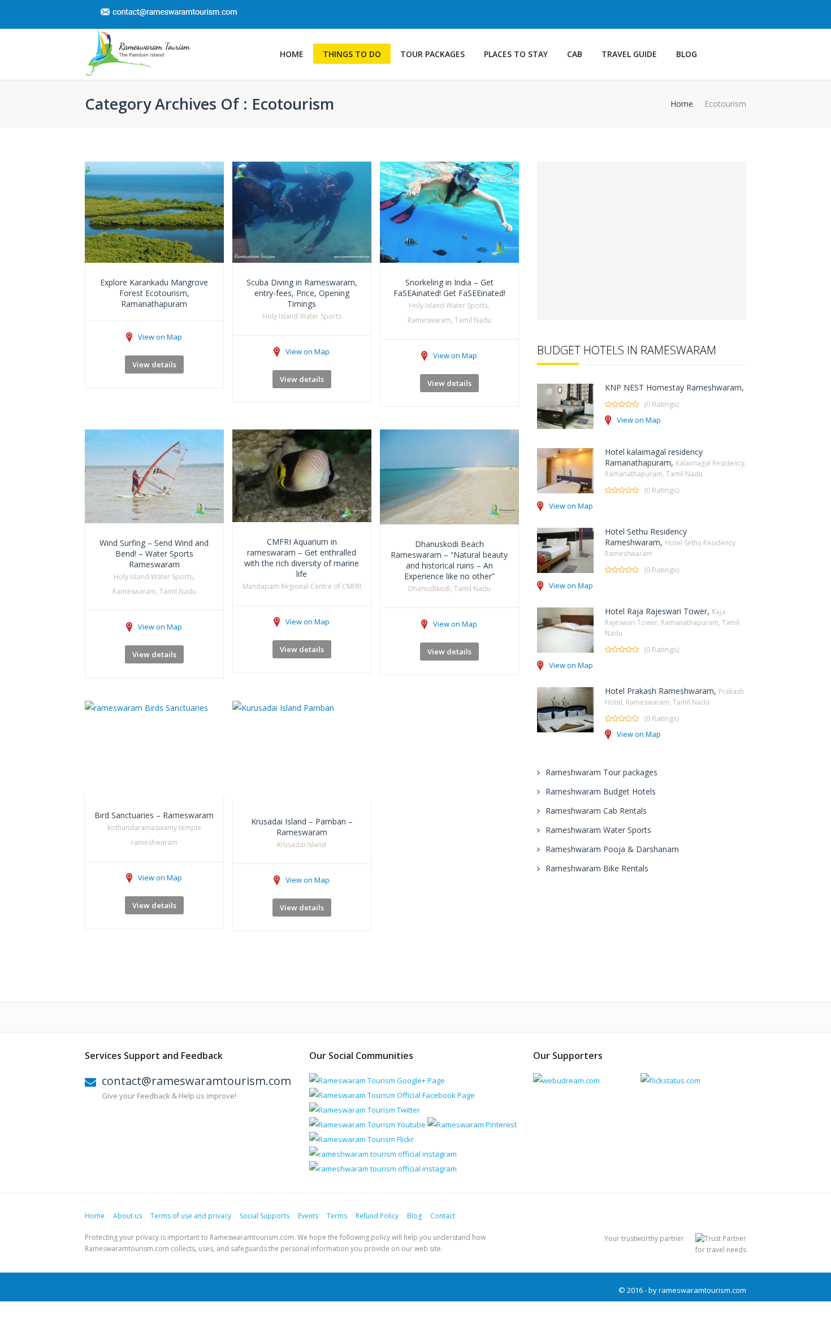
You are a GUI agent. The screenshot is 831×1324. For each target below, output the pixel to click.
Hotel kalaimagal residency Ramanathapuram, (675, 462)
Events (308, 1216)
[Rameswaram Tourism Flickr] (361, 1139)
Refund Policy (377, 1216)
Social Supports (264, 1216)
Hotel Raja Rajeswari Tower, (672, 622)
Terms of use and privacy (190, 1216)
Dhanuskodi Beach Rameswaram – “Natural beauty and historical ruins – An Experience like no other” (449, 560)
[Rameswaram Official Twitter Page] (364, 1110)
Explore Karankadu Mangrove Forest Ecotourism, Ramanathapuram (154, 293)
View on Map (160, 337)
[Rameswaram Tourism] (138, 52)
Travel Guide (629, 54)
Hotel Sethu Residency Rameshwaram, (670, 542)
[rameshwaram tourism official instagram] (383, 1154)
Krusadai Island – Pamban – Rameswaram (302, 826)
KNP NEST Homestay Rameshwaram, (674, 387)
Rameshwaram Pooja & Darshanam (612, 849)
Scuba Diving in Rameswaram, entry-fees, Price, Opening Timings (301, 293)
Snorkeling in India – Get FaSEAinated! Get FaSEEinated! (449, 287)
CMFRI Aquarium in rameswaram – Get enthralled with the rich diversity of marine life (301, 557)
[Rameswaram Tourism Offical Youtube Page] (367, 1124)
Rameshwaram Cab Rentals (596, 810)
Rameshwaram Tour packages (601, 772)
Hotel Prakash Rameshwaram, (674, 696)
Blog (686, 54)
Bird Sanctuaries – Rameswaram (154, 815)
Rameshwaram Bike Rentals (597, 868)
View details (154, 364)
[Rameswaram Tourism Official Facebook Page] (392, 1095)
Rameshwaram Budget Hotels (601, 791)
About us (127, 1216)
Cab (574, 54)
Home (292, 54)
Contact (442, 1216)
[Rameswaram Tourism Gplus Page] (377, 1080)
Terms (337, 1216)
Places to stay (516, 54)
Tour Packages (432, 54)
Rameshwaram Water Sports (598, 829)
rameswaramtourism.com (702, 1290)
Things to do (352, 54)
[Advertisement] (641, 241)
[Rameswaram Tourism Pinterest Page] (472, 1124)
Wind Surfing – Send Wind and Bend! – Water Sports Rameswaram (154, 553)
